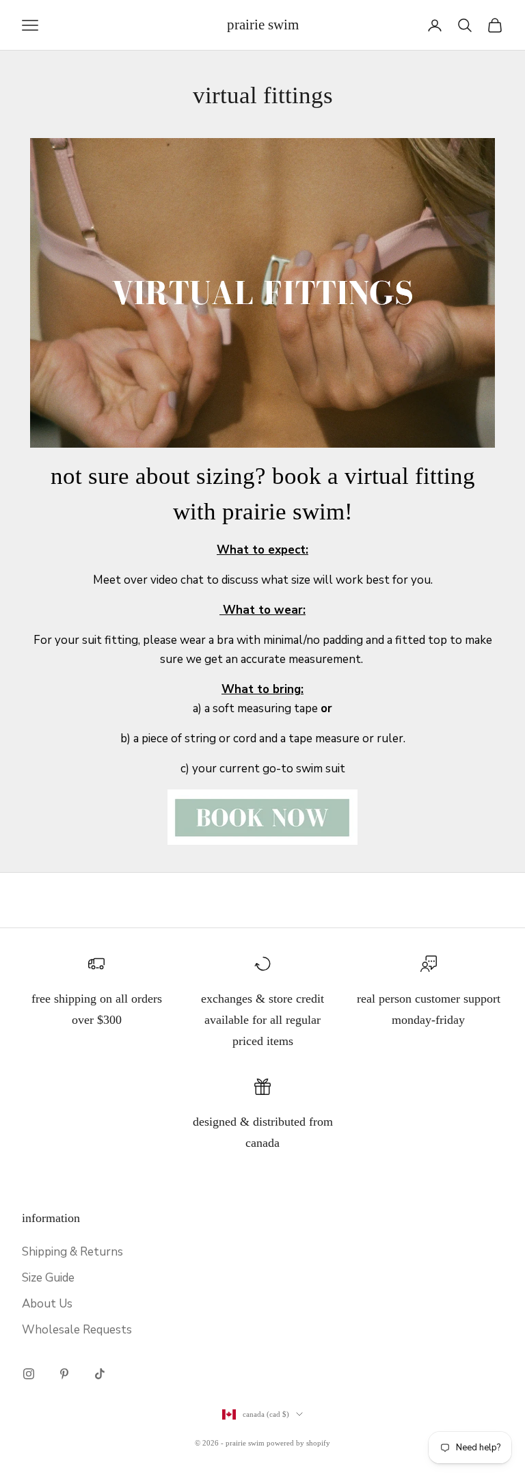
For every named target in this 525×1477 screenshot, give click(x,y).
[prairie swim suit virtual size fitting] (262, 816)
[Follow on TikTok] (100, 1374)
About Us (47, 1304)
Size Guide (48, 1278)
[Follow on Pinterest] (64, 1374)
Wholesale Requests (77, 1330)
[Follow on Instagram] (29, 1374)
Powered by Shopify (298, 1443)
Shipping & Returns (72, 1252)
